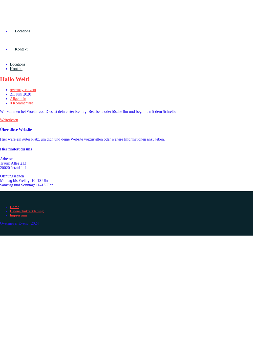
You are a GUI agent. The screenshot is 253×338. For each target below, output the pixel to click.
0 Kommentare (21, 103)
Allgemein (18, 99)
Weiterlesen (9, 120)
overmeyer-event (23, 90)
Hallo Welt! (15, 79)
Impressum (18, 215)
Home (14, 207)
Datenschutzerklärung (27, 211)
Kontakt (16, 69)
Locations (17, 64)
